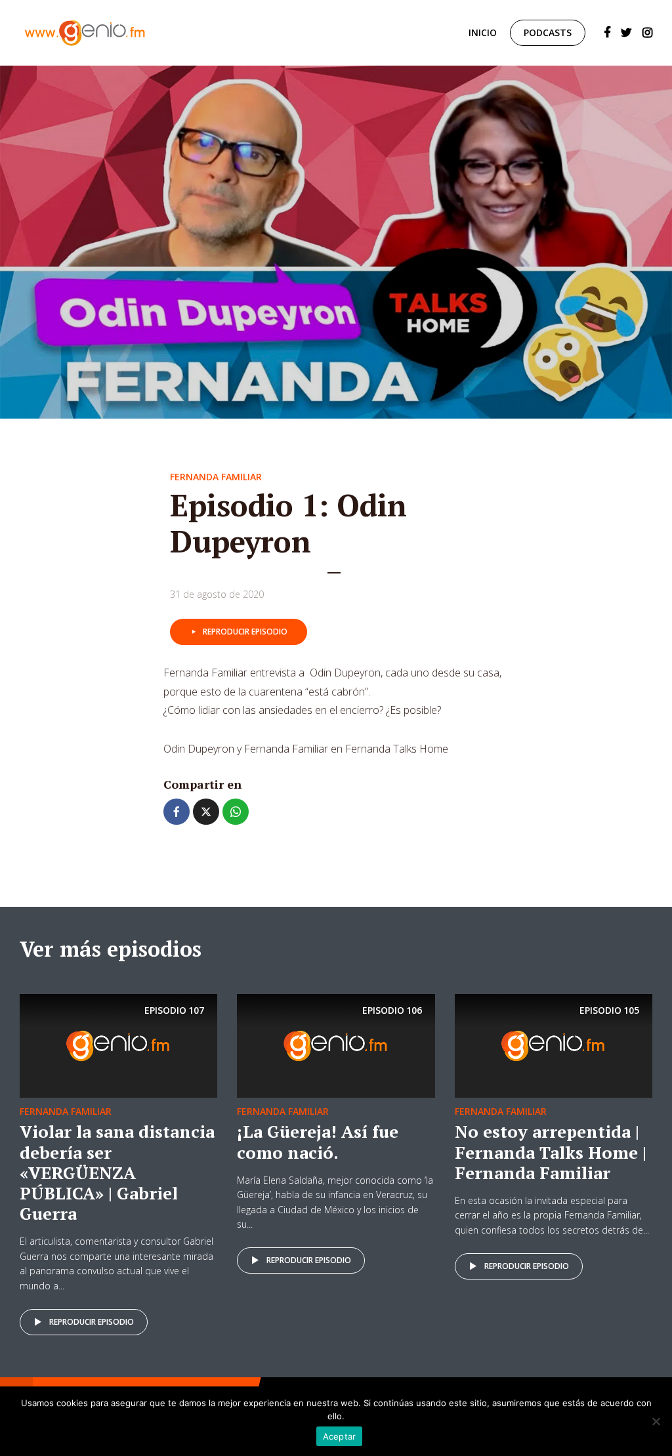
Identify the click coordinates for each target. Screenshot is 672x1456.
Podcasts (548, 32)
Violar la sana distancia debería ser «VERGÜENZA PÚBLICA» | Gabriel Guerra (117, 1172)
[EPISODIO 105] (553, 1045)
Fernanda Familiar (216, 476)
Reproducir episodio (245, 631)
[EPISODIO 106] (335, 1045)
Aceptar (339, 1436)
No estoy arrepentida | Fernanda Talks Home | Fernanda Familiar (550, 1151)
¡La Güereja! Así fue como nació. (317, 1141)
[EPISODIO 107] (118, 1045)
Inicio (483, 32)
